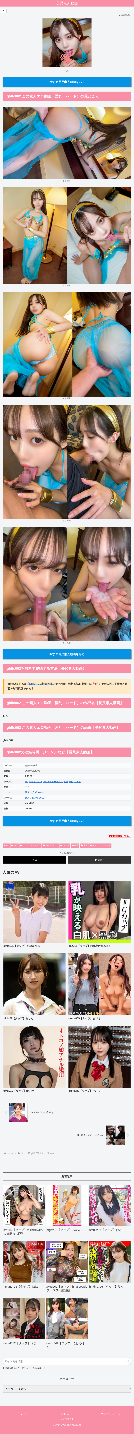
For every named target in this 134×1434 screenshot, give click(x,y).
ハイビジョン (35, 781)
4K (26, 781)
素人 (86, 845)
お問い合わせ (67, 1414)
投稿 (66, 781)
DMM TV (34, 683)
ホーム (23, 1414)
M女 (71, 781)
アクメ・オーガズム (52, 781)
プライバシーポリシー (110, 1414)
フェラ (77, 781)
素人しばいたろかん (34, 792)
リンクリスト (67, 1419)
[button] (99, 860)
